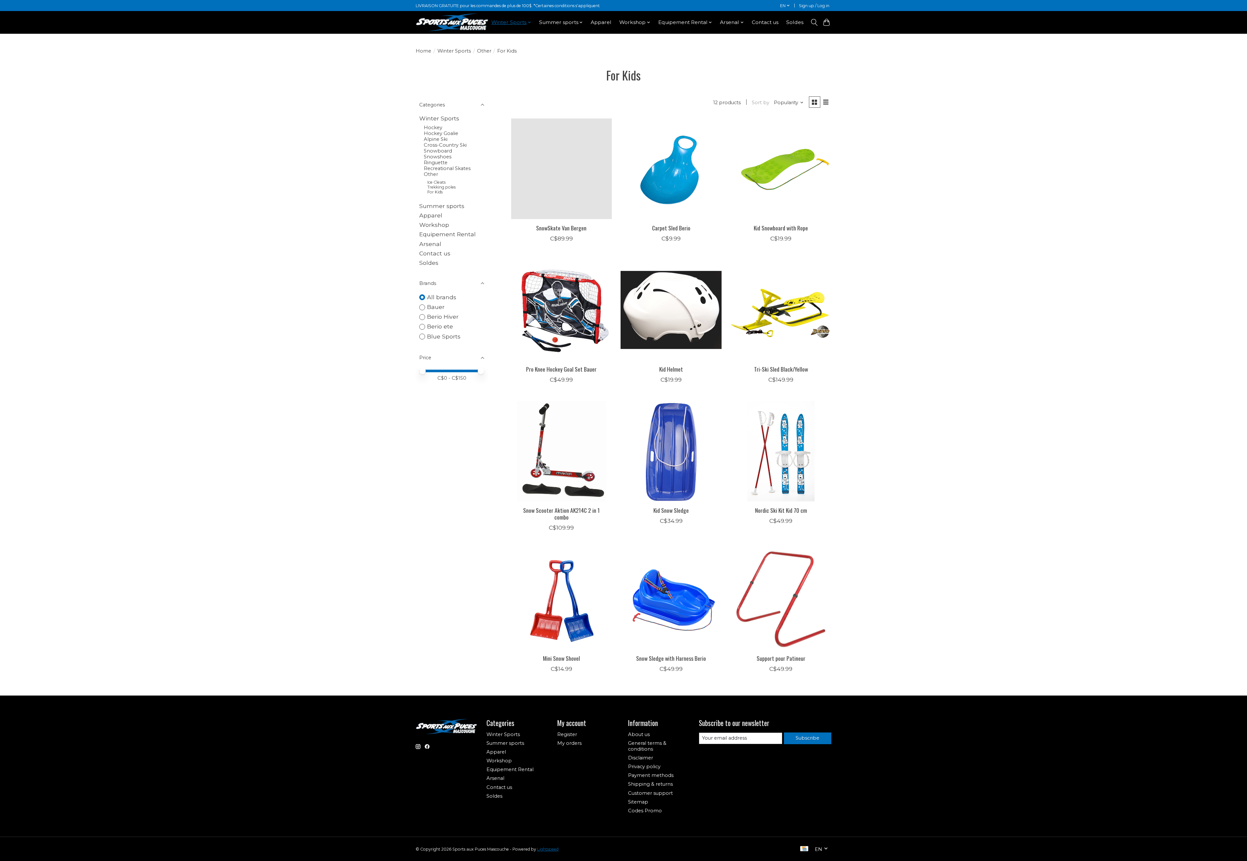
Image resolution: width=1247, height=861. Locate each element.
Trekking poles (441, 187)
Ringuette (435, 163)
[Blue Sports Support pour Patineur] (780, 599)
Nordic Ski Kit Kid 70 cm (781, 510)
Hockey (433, 127)
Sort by (760, 102)
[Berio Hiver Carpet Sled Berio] (671, 168)
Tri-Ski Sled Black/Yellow (781, 369)
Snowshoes (437, 157)
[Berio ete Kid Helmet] (671, 310)
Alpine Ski (435, 139)
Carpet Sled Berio (671, 228)
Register (567, 734)
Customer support (650, 793)
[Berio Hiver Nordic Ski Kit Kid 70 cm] (780, 451)
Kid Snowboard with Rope (781, 228)
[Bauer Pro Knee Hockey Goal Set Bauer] (561, 310)
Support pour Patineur (781, 658)
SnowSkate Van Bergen (561, 228)
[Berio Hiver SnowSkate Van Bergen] (561, 168)
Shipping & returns (650, 784)
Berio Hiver (443, 316)
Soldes (794, 22)
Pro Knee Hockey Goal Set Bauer (561, 369)
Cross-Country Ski (445, 145)
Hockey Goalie (441, 133)
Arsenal (430, 243)
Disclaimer (640, 758)
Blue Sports (443, 336)
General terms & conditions (647, 746)
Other (484, 51)
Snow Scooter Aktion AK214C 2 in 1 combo (561, 513)
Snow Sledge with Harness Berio (671, 658)
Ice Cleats (436, 182)
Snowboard (438, 151)
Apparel (601, 22)
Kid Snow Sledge (671, 510)
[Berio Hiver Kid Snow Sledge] (671, 451)
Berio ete (440, 326)
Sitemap (638, 802)
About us (639, 734)
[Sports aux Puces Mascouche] (452, 22)
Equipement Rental (447, 234)
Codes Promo (645, 811)
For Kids (435, 192)
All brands (441, 297)
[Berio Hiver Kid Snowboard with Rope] (780, 168)
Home (423, 51)
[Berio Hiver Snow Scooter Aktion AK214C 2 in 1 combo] (561, 451)
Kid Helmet (671, 369)
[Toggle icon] (814, 22)
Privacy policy (644, 766)
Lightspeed (548, 849)
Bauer (436, 306)
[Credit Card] (804, 849)
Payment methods (651, 775)
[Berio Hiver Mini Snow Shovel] (561, 599)
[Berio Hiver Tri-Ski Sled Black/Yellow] (780, 310)
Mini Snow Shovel (561, 658)
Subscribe (807, 738)
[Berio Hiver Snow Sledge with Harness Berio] (671, 599)
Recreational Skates (447, 168)
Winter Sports (454, 51)
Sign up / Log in (814, 5)
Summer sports (441, 206)
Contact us (765, 22)
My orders (569, 743)
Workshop (434, 224)
